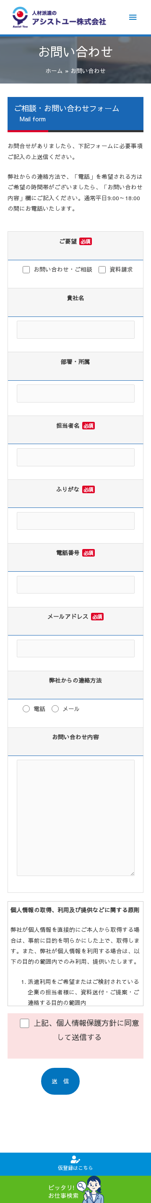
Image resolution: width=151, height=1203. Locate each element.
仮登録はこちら (75, 1167)
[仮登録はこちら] (75, 1159)
